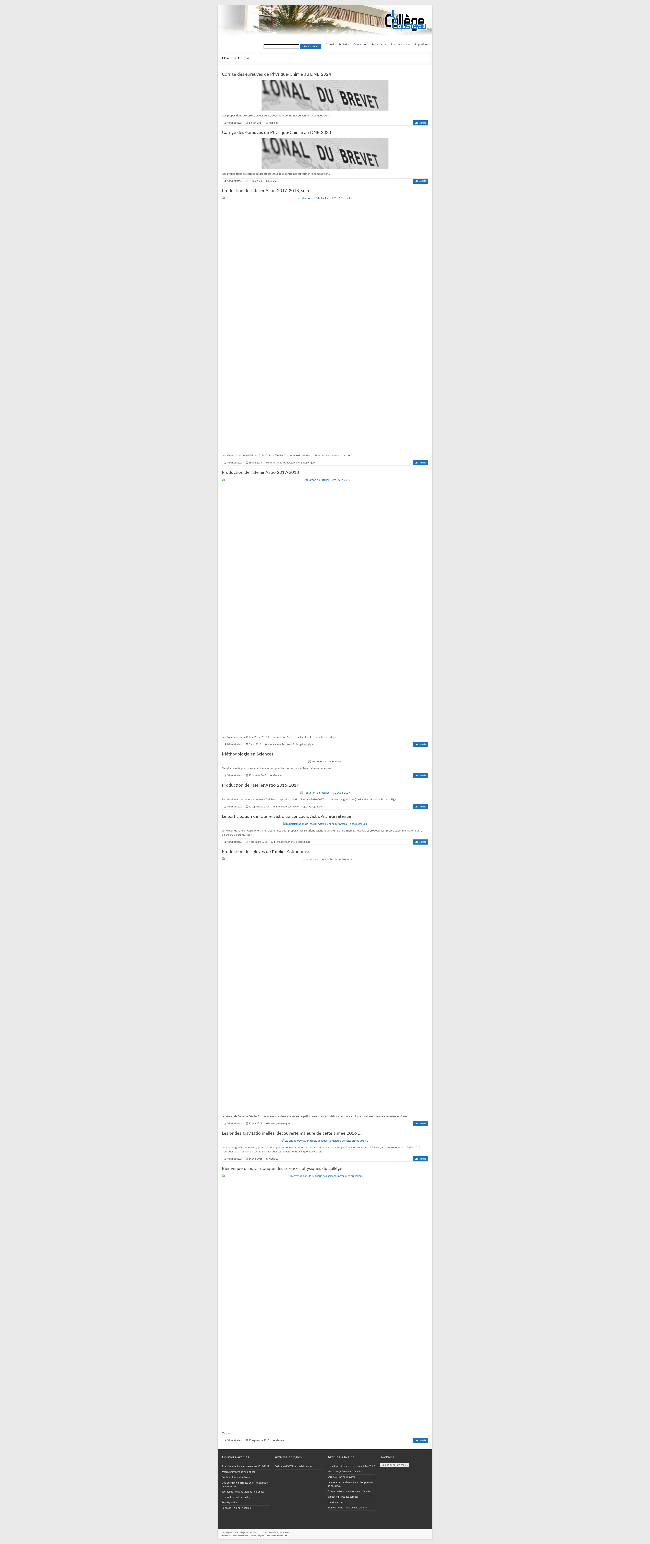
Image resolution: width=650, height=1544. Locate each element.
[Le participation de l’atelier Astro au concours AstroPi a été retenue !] (325, 824)
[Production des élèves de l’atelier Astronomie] (325, 859)
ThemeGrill (282, 1536)
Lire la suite (420, 123)
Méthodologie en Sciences (247, 754)
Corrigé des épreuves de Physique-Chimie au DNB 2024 (276, 74)
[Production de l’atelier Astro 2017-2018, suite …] (325, 198)
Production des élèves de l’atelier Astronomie (265, 851)
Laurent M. (246, 1536)
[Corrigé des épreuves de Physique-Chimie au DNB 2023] (325, 140)
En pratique (421, 44)
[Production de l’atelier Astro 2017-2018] (325, 480)
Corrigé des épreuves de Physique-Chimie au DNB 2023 (276, 132)
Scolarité (344, 44)
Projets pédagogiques (304, 463)
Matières (273, 123)
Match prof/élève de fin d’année (238, 1472)
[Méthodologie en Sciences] (325, 761)
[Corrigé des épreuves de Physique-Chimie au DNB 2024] (325, 81)
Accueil (330, 44)
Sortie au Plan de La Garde (236, 1477)
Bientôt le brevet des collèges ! (238, 1497)
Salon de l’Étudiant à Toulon (236, 1508)
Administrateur (234, 123)
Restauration (379, 44)
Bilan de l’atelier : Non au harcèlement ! (348, 1508)
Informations (275, 463)
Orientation (360, 44)
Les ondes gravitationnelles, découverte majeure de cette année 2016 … (291, 1133)
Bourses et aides (400, 44)
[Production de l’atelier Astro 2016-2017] (325, 792)
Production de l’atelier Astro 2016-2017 (260, 785)
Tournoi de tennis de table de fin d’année (243, 1492)
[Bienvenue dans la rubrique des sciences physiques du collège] (325, 1176)
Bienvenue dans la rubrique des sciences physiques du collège (282, 1168)
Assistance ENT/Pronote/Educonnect (294, 1466)
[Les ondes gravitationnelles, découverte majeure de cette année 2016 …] (325, 1140)
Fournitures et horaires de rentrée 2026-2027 (245, 1466)
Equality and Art (230, 1503)
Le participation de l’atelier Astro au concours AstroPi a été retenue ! (288, 816)
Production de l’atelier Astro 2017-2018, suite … (268, 191)
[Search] (282, 46)
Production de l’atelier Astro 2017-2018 (260, 472)
